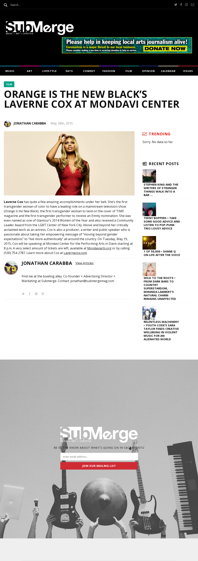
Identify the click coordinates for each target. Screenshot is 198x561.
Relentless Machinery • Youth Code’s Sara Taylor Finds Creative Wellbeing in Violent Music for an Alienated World (161, 330)
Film (128, 71)
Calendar (168, 71)
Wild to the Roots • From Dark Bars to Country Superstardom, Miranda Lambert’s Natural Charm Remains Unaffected (160, 288)
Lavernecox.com (75, 253)
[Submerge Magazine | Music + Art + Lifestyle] (40, 34)
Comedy (89, 71)
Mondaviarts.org (99, 248)
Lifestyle (49, 71)
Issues (188, 71)
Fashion (108, 71)
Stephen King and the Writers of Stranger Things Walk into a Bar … (161, 190)
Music (10, 71)
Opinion (148, 71)
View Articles (84, 263)
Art (29, 71)
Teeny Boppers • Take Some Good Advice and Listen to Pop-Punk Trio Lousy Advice (162, 223)
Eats (69, 71)
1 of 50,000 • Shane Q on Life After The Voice (162, 253)
